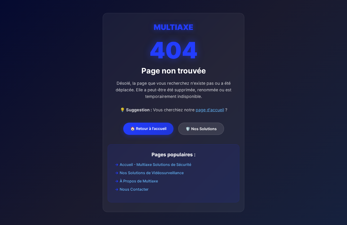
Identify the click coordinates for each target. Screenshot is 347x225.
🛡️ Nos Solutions (201, 128)
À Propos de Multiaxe (139, 181)
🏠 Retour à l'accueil (148, 128)
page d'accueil (210, 109)
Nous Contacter (134, 189)
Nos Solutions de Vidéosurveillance (152, 172)
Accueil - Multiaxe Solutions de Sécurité (155, 164)
